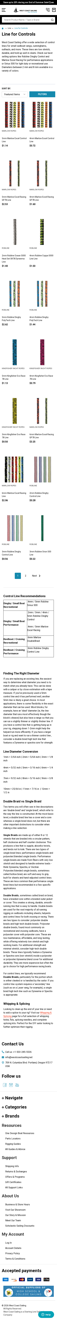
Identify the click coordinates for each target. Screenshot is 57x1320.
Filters (42, 94)
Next (34, 575)
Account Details (13, 1248)
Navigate (14, 1097)
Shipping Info (12, 1166)
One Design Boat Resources (19, 1133)
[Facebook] (5, 1085)
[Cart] (54, 10)
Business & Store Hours (17, 1204)
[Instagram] (11, 1085)
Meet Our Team (13, 1220)
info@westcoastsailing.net (18, 1057)
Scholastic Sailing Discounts (19, 1225)
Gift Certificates (13, 1182)
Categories (16, 1107)
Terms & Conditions (15, 1258)
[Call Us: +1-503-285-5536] (48, 10)
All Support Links (14, 1187)
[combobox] (28, 20)
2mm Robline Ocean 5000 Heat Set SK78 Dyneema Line (14, 258)
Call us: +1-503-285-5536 (18, 1052)
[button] (28, 1291)
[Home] (3, 28)
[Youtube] (17, 1085)
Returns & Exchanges (16, 1171)
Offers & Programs (15, 1176)
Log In (8, 1242)
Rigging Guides (13, 1143)
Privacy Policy (12, 1253)
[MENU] (4, 10)
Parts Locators (12, 1138)
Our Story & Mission (15, 1215)
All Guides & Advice (15, 1149)
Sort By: (6, 88)
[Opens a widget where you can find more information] (46, 1315)
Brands (12, 1116)
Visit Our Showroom (15, 1209)
